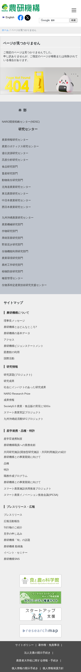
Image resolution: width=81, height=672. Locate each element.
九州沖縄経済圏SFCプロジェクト (23, 418)
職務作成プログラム (16, 475)
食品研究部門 (10, 166)
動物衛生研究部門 (12, 180)
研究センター (28, 129)
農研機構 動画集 (13, 546)
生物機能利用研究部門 (15, 251)
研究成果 (9, 380)
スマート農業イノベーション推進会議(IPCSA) (31, 494)
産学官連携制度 (13, 438)
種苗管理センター (12, 278)
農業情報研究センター (15, 139)
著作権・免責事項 (48, 644)
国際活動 (9, 358)
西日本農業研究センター (16, 206)
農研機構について (18, 312)
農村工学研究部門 (12, 264)
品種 (6, 463)
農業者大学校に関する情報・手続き (37, 660)
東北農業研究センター (15, 193)
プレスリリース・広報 (21, 506)
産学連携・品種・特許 (21, 430)
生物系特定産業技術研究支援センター (24, 285)
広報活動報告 (12, 521)
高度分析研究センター (15, 159)
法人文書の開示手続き (37, 652)
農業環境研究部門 (12, 257)
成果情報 (9, 399)
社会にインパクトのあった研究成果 (25, 387)
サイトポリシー (24, 644)
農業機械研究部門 (12, 224)
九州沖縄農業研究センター (18, 217)
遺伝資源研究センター (15, 153)
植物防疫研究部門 (12, 271)
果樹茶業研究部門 (12, 237)
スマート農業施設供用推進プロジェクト (27, 488)
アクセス (9, 339)
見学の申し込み (13, 533)
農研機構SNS (12, 558)
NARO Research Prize (17, 393)
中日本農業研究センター (16, 200)
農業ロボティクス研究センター (20, 146)
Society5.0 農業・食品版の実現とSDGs (27, 406)
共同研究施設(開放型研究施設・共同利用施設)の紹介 (35, 451)
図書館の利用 (12, 352)
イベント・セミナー (16, 552)
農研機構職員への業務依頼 (19, 444)
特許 (6, 469)
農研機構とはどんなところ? (20, 326)
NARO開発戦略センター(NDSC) (21, 121)
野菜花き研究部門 (12, 244)
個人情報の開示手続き (25, 668)
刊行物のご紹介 (13, 527)
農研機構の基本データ (17, 333)
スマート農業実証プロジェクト (22, 412)
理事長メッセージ (14, 320)
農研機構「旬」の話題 (17, 539)
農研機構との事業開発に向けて (22, 456)
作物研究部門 (10, 231)
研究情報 (12, 366)
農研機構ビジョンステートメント (23, 345)
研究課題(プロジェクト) (18, 374)
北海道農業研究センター (16, 186)
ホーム (5, 30)
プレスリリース (13, 514)
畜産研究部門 (10, 173)
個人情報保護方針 (53, 668)
